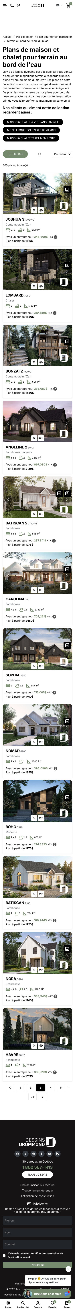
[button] (66, 196)
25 (32, 1096)
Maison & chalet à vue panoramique (33, 122)
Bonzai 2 (14, 371)
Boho (11, 827)
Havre (12, 1055)
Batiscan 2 (16, 523)
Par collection (24, 36)
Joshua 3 (15, 219)
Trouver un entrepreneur (37, 1190)
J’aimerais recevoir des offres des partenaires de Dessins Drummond (35, 1255)
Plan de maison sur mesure (37, 1185)
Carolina (15, 599)
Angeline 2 (16, 447)
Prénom (10, 1220)
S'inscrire (37, 1265)
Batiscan (15, 903)
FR (58, 5)
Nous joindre (37, 1174)
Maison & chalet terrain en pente (31, 138)
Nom (8, 1232)
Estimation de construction (37, 1196)
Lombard (14, 295)
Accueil (7, 36)
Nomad (13, 751)
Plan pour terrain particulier (54, 36)
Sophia (13, 675)
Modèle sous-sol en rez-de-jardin (31, 130)
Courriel (10, 1244)
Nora (11, 979)
